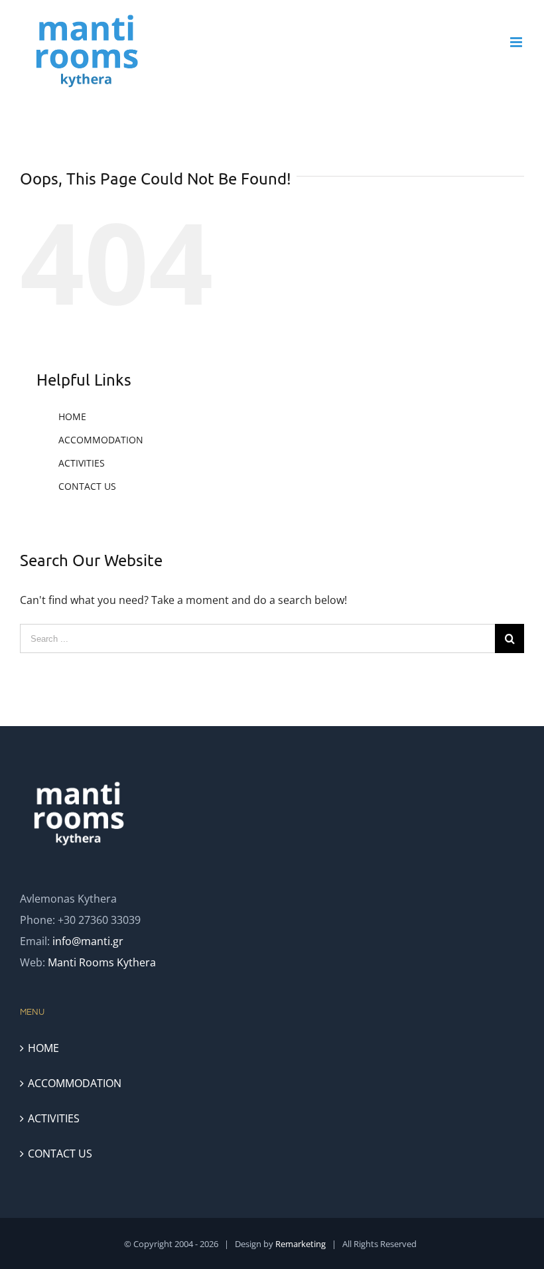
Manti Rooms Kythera (102, 962)
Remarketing (300, 1244)
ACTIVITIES (81, 463)
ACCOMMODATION (100, 439)
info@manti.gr (87, 941)
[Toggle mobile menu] (517, 42)
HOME (72, 416)
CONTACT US (87, 486)
